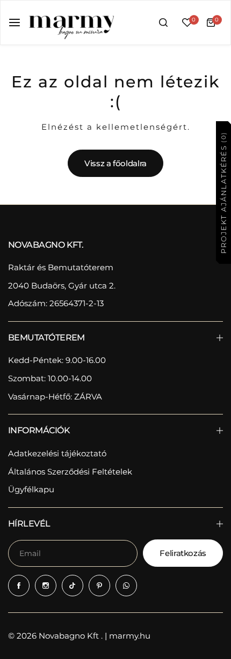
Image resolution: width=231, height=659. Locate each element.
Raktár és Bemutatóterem (60, 267)
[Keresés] (163, 22)
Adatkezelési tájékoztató (57, 453)
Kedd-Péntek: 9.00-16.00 (57, 360)
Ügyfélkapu (31, 489)
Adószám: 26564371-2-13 (56, 303)
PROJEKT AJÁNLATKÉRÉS (223, 192)
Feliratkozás (183, 553)
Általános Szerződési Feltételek (70, 472)
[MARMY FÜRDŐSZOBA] (71, 22)
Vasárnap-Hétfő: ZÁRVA (55, 396)
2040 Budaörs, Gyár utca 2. (62, 285)
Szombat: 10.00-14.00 (50, 378)
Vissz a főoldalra (115, 163)
